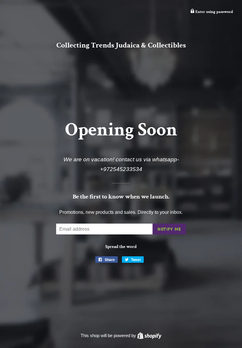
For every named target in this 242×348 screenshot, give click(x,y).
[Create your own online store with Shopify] (149, 335)
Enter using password (213, 11)
